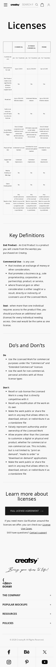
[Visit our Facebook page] (9, 652)
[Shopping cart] (42, 4)
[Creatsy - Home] (15, 5)
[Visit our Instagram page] (9, 662)
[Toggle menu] (5, 5)
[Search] (36, 4)
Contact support (38, 532)
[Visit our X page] (45, 652)
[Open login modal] (48, 4)
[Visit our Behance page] (27, 652)
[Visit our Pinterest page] (27, 662)
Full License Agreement (24, 510)
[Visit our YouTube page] (45, 662)
